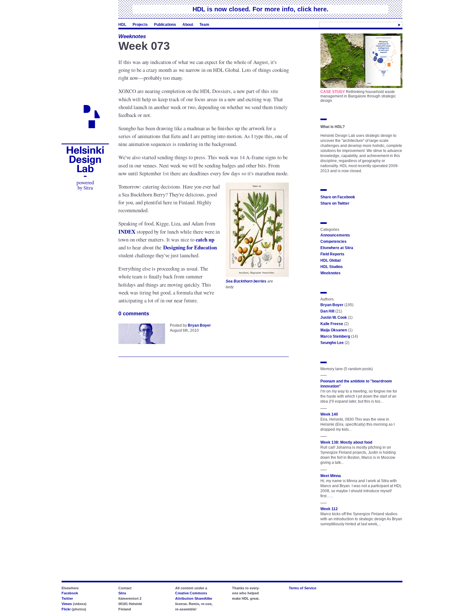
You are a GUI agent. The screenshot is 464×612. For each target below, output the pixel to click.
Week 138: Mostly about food (346, 442)
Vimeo (67, 604)
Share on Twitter (334, 203)
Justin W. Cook (333, 317)
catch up (205, 239)
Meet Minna (330, 476)
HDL (122, 24)
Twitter (67, 598)
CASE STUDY (332, 92)
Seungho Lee (332, 343)
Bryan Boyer (199, 325)
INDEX (126, 232)
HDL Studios (331, 267)
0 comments (133, 314)
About (187, 24)
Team (204, 24)
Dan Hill (327, 311)
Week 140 (329, 414)
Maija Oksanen (333, 330)
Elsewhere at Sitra (336, 248)
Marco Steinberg (335, 336)
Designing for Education (190, 247)
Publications (165, 24)
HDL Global (330, 260)
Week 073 (144, 46)
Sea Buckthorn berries (246, 281)
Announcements (335, 235)
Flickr (66, 609)
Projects (140, 24)
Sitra (122, 593)
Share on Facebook (337, 197)
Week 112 (329, 509)
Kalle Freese (331, 324)
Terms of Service (302, 588)
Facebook (70, 593)
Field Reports (332, 254)
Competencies (333, 241)
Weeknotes (132, 36)
